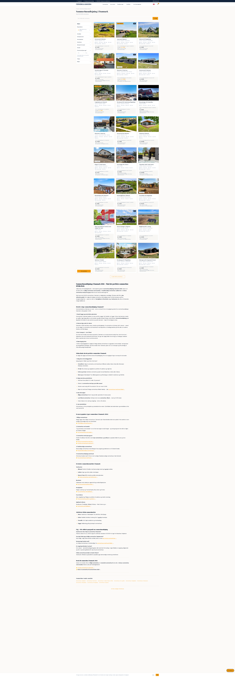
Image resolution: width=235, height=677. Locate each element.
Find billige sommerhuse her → (85, 423)
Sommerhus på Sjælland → (84, 506)
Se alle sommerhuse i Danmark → (86, 567)
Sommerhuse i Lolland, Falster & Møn (105, 580)
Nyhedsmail (156, 1)
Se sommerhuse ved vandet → (85, 432)
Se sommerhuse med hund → (85, 457)
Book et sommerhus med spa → (86, 441)
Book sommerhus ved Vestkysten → (89, 477)
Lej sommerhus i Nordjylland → (85, 491)
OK (157, 674)
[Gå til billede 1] (126, 36)
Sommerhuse (105, 4)
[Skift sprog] (154, 4)
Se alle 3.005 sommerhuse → (117, 276)
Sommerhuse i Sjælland (81, 580)
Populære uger (120, 4)
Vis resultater (84, 271)
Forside (77, 8)
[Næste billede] (113, 30)
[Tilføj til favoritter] (113, 36)
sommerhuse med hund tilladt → (117, 389)
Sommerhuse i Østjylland (81, 582)
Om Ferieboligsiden (137, 4)
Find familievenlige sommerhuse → (86, 450)
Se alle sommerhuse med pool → (86, 443)
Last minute (112, 4)
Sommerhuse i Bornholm (92, 580)
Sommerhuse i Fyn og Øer (119, 580)
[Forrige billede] (95, 30)
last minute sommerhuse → (110, 538)
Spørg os (231, 670)
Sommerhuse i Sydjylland (131, 580)
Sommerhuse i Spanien (104, 582)
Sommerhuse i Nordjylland (92, 582)
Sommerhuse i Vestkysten (142, 580)
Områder (128, 4)
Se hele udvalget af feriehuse (117, 588)
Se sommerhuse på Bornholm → (86, 484)
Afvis (153, 674)
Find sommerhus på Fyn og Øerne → (87, 499)
